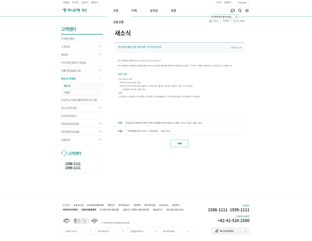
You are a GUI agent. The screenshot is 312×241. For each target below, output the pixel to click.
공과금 (154, 10)
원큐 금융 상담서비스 (175, 209)
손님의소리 (164, 204)
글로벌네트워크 (137, 231)
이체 (134, 10)
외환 (173, 10)
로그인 (218, 2)
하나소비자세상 (69, 109)
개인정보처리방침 (70, 125)
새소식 (67, 86)
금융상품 (118, 22)
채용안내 (94, 2)
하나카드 (75, 2)
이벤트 (67, 92)
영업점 (64, 55)
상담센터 (175, 204)
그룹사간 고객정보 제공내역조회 (135, 209)
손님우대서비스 (69, 116)
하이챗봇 (232, 10)
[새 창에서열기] (67, 220)
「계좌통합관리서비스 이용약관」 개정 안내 (147, 131)
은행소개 (84, 2)
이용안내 (65, 140)
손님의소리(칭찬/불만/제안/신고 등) (79, 100)
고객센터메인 (68, 39)
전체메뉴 (247, 10)
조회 (115, 10)
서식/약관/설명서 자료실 (73, 62)
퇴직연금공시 (124, 204)
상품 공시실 (78, 204)
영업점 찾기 (158, 209)
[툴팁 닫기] (236, 17)
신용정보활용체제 (88, 209)
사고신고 (66, 204)
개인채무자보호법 (70, 132)
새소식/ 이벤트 (68, 79)
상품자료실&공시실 (71, 71)
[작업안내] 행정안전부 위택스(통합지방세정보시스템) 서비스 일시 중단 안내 (163, 122)
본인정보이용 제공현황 (109, 209)
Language (242, 2)
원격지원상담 (150, 204)
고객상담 (65, 47)
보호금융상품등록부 (95, 204)
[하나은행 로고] (79, 10)
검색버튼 (239, 10)
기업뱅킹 (66, 2)
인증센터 (227, 2)
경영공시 (111, 204)
